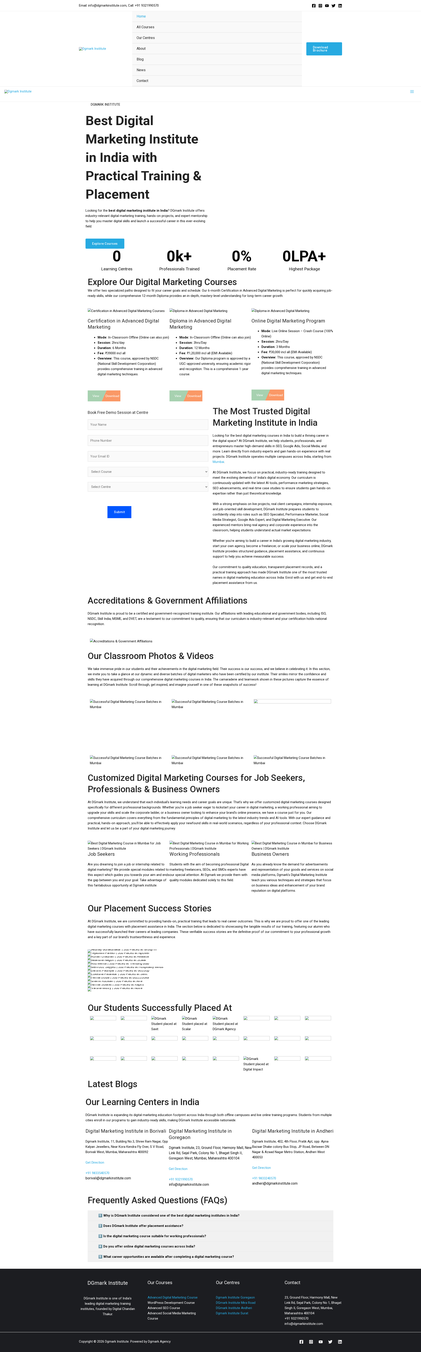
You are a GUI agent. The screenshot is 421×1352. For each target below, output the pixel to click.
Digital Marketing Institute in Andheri (293, 1131)
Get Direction (95, 1162)
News (141, 70)
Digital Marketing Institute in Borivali (126, 1131)
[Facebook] (314, 6)
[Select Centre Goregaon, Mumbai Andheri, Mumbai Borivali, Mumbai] (148, 487)
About (141, 48)
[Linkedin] (340, 6)
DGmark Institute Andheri (234, 1308)
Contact (142, 81)
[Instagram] (320, 6)
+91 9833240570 (264, 1178)
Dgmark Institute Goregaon (235, 1297)
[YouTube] (327, 6)
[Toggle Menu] (293, 27)
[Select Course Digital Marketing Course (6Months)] (148, 472)
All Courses (145, 27)
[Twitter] (333, 6)
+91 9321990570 (181, 1179)
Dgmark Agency (159, 1341)
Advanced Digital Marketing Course (173, 1297)
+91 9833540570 (97, 1173)
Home (141, 16)
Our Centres (146, 38)
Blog (140, 59)
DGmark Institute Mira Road (235, 1303)
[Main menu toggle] (412, 91)
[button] (324, 48)
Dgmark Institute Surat (232, 1313)
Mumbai (218, 462)
